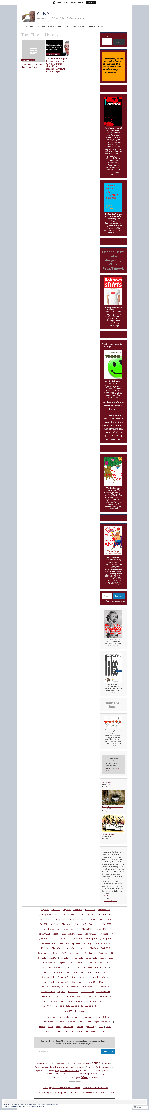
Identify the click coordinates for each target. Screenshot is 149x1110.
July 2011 (59, 996)
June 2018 (83, 948)
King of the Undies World (67, 1070)
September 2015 (91, 967)
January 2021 (44, 933)
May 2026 (67, 909)
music (50, 1026)
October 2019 (63, 943)
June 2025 (96, 914)
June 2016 (104, 962)
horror (112, 1067)
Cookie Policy (41, 1106)
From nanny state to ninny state (53, 1092)
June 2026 (55, 909)
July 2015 (104, 967)
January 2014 (49, 982)
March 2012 (73, 991)
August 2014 (93, 977)
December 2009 (101, 1006)
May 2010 (47, 1006)
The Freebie (57, 1031)
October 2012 (105, 986)
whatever (103, 1031)
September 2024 (104, 919)
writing (96, 1078)
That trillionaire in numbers (95, 1087)
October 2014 (63, 977)
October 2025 (59, 914)
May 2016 (47, 967)
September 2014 (79, 977)
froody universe (46, 1021)
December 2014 (101, 972)
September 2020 (106, 933)
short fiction (57, 1074)
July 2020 (43, 938)
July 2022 (107, 924)
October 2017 (91, 953)
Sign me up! (108, 1051)
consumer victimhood (81, 1017)
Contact (41, 26)
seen (101, 1026)
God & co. (60, 1021)
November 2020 (75, 933)
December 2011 (87, 991)
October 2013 (63, 982)
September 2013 (79, 982)
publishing (91, 1026)
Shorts (108, 1026)
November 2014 (48, 977)
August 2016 (81, 962)
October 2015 (75, 967)
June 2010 (104, 1001)
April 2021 (75, 929)
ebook (88, 1067)
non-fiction (68, 1026)
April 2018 (105, 948)
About (32, 26)
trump (102, 1074)
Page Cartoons (78, 26)
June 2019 (105, 943)
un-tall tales (67, 1078)
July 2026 (45, 909)
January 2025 (73, 919)
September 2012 (48, 991)
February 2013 (58, 986)
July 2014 (106, 977)
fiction (106, 1017)
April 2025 (107, 914)
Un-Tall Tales (82, 1031)
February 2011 (106, 996)
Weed (93, 1031)
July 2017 (42, 958)
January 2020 (106, 938)
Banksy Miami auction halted (112, 807)
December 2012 (73, 986)
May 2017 (64, 958)
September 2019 (78, 943)
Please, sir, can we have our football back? (61, 1087)
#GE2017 (48, 1063)
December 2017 (59, 953)
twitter (51, 1078)
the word (69, 1031)
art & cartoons (48, 1017)
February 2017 (77, 958)
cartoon (44, 1067)
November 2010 (50, 1001)
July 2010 (93, 1001)
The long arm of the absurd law (84, 1092)
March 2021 (87, 929)
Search (105, 37)
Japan (37, 1071)
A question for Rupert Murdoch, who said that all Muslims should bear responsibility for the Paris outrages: (56, 65)
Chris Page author (59, 1067)
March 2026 (90, 909)
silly (47, 1031)
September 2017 (106, 953)
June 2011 (69, 996)
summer (74, 1074)
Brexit (37, 1067)
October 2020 (90, 933)
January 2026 (45, 914)
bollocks (97, 1063)
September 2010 (66, 1001)
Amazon (71, 1063)
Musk (88, 1071)
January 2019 (70, 948)
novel (97, 1070)
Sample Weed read (95, 26)
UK (54, 1078)
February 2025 (58, 919)
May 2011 (81, 996)
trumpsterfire (109, 1074)
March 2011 (92, 996)
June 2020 (54, 938)
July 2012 (61, 991)
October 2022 (94, 924)
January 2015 (86, 972)
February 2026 (104, 909)
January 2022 (62, 929)
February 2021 (101, 929)
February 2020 (91, 938)
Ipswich (81, 1021)
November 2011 (103, 991)
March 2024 (67, 924)
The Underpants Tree (88, 1073)
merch (42, 1026)
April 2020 (65, 938)
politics (80, 1026)
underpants (76, 1078)
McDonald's (83, 1071)
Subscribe (118, 596)
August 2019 (93, 943)
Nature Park (106, 782)
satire (49, 1073)
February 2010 (72, 1006)
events (97, 1017)
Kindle (51, 1071)
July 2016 (93, 962)
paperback (104, 1071)
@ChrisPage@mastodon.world (113, 896)
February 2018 (44, 953)
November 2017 (76, 953)
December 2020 (59, 933)
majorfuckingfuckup (103, 1021)
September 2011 (45, 996)
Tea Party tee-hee (108, 834)
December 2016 (106, 958)
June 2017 (53, 958)
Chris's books (63, 1017)
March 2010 (58, 1006)
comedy (72, 1067)
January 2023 (80, 924)
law (89, 1021)
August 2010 (81, 1001)
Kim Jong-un (44, 1071)
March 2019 (57, 948)
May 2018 (94, 948)
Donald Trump (79, 1067)
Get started (91, 2)
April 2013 (45, 986)
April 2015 (58, 972)
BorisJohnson (107, 1063)
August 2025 (73, 914)
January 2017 (91, 958)
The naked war (107, 1092)
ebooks (93, 1067)
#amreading (40, 1063)
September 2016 (66, 962)
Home (24, 26)
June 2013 (92, 982)
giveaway (106, 1067)
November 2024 (88, 919)
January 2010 (87, 1006)
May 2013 (103, 982)
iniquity (71, 1021)
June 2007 (68, 1011)
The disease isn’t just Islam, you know (32, 66)
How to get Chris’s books (58, 26)
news (58, 1026)
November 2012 (89, 986)
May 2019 (45, 948)
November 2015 (60, 967)
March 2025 (45, 919)
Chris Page (45, 13)
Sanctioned (40, 1074)
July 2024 (44, 924)
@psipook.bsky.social (109, 901)
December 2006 (81, 1011)
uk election (59, 1078)
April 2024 (55, 924)
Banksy (88, 1063)
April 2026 (77, 909)
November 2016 (50, 962)
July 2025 (85, 914)
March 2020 (78, 938)
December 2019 (48, 943)
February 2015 (72, 972)
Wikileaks (91, 1078)
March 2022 (49, 929)
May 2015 (47, 972)
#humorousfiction (59, 1063)
